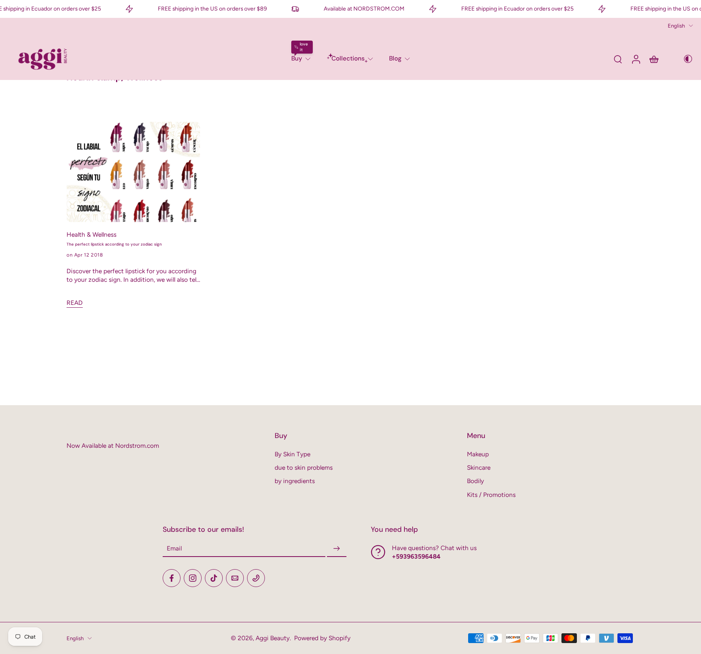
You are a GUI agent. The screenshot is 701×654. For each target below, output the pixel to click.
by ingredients (295, 481)
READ (75, 302)
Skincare (478, 467)
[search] (618, 59)
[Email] (235, 578)
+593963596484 (416, 556)
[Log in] (636, 59)
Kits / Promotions (491, 495)
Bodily (475, 481)
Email (174, 549)
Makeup (478, 454)
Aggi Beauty (273, 638)
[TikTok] (214, 578)
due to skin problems (304, 467)
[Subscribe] (336, 548)
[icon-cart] (653, 59)
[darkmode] (682, 59)
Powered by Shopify (322, 638)
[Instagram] (193, 578)
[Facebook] (172, 578)
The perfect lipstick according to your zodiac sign (114, 244)
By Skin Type (292, 454)
